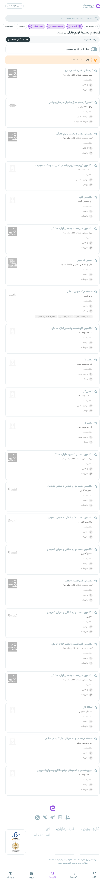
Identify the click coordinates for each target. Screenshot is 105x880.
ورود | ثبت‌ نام (13, 6)
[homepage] (52, 808)
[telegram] (52, 817)
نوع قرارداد (9, 26)
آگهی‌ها (52, 877)
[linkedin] (60, 817)
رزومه (31, 877)
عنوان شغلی (38, 26)
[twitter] (45, 817)
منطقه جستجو (57, 26)
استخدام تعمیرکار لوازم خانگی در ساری (78, 33)
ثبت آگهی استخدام (17, 39)
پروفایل (10, 877)
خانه (94, 877)
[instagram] (37, 817)
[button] (92, 26)
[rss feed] (67, 817)
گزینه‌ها (73, 877)
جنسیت (22, 26)
